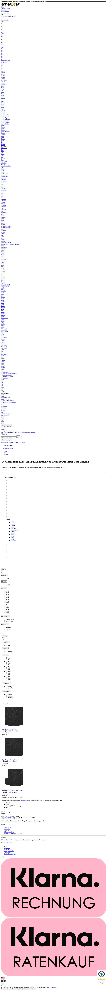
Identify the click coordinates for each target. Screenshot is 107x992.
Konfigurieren (18, 989)
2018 (7, 599)
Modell (3, 581)
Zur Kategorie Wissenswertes (8, 402)
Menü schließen (7, 426)
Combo (13, 525)
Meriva (12, 533)
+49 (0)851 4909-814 (6, 818)
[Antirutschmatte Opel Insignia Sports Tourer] (14, 727)
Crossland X (14, 528)
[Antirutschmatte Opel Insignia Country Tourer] (14, 758)
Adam (12, 521)
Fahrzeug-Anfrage (25, 800)
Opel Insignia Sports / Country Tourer (12, 790)
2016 (7, 596)
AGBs (5, 846)
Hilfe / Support (8, 827)
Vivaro (12, 537)
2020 (7, 603)
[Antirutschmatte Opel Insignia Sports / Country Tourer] (14, 789)
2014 (7, 593)
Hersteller (3, 575)
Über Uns (6, 830)
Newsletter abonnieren (7, 842)
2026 (7, 613)
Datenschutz (7, 852)
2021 (7, 604)
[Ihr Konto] (2, 423)
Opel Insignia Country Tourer (10, 760)
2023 (7, 608)
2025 (7, 611)
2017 (7, 598)
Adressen (18, 432)
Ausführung (4, 624)
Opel (8, 519)
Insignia (13, 531)
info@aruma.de (16, 818)
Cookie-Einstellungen (9, 854)
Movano (13, 536)
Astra (12, 522)
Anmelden (3, 429)
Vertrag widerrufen (9, 851)
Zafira (12, 539)
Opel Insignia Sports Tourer (9, 729)
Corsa (12, 527)
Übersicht (3, 432)
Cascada (13, 524)
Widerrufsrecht (8, 849)
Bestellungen (32, 432)
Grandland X (14, 530)
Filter (4, 569)
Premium (8, 629)
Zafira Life (13, 540)
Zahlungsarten (25, 432)
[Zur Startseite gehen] (11, 5)
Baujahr (3, 588)
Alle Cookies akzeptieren (29, 989)
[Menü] (2, 417)
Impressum (7, 848)
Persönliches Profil (11, 432)
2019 (7, 601)
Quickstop (8, 631)
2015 (7, 594)
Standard (8, 627)
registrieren (6, 431)
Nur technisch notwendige (7, 989)
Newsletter (7, 829)
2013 (7, 591)
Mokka (12, 534)
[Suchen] (2, 420)
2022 (7, 606)
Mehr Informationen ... (53, 987)
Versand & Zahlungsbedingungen (13, 833)
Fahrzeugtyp (4, 616)
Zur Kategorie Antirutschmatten (9, 16)
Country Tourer (10, 619)
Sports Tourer (9, 621)
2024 (7, 609)
